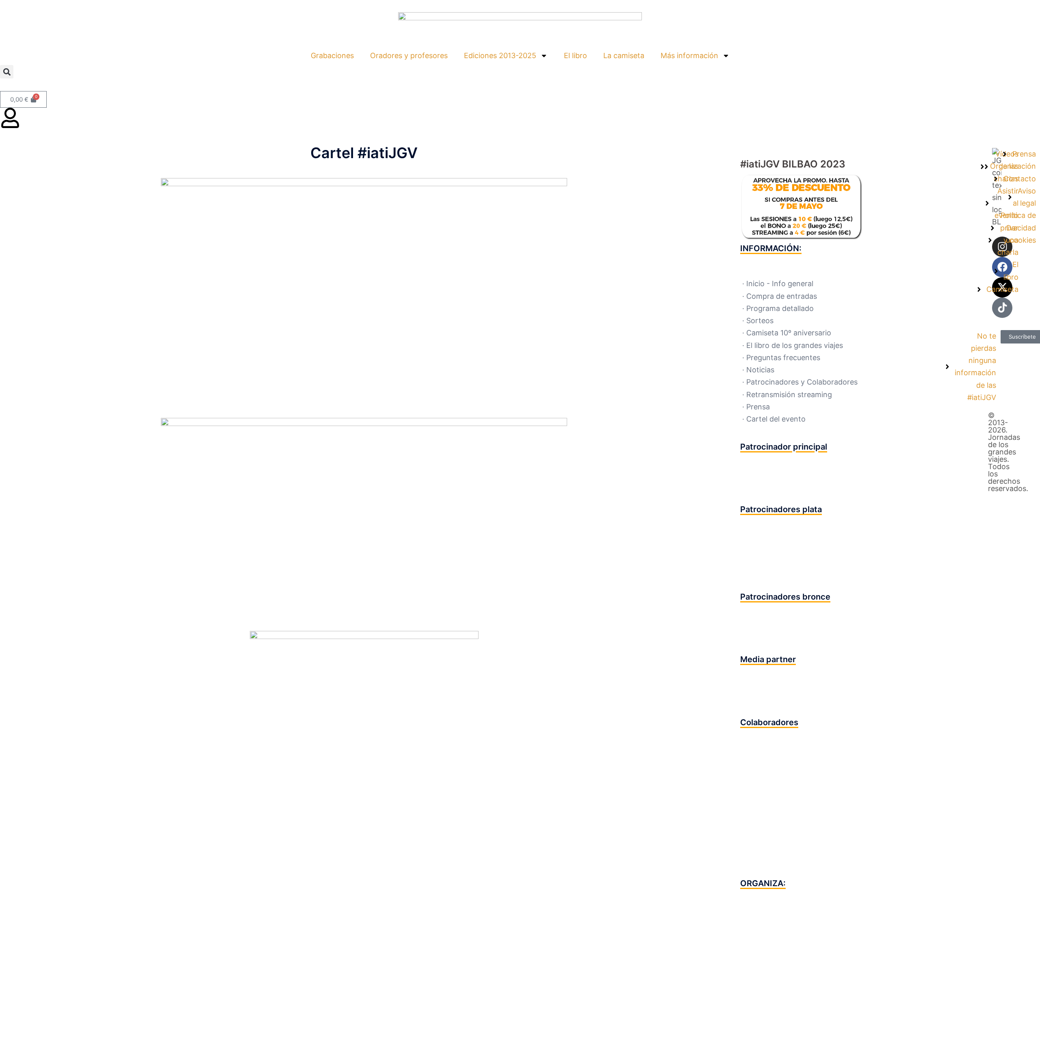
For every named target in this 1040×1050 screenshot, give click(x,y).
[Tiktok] (1002, 308)
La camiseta (623, 55)
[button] (6, 71)
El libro (575, 55)
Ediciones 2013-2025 (500, 55)
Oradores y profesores (409, 55)
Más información (689, 55)
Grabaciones (332, 55)
